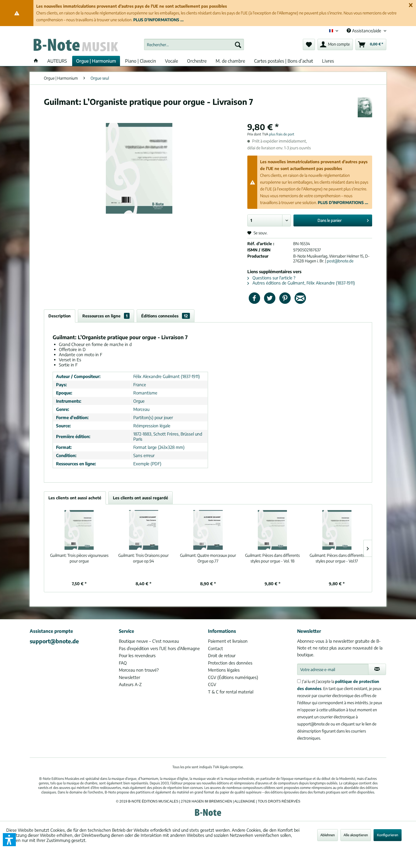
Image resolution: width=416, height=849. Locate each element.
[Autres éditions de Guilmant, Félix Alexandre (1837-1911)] (365, 107)
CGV (212, 684)
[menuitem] (194, 44)
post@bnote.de (340, 260)
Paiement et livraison (228, 641)
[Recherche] (238, 44)
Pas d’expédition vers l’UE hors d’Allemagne (159, 648)
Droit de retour (221, 655)
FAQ (123, 662)
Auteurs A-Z (130, 684)
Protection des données (230, 662)
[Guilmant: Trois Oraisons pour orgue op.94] (143, 530)
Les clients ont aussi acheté (74, 497)
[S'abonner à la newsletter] (377, 669)
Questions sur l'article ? (273, 277)
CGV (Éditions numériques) (233, 677)
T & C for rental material (230, 691)
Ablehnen (327, 835)
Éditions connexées (164, 315)
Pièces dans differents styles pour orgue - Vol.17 (337, 558)
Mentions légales (224, 669)
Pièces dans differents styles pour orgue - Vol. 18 (272, 558)
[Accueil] (36, 61)
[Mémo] (309, 44)
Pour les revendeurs (137, 655)
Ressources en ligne (105, 315)
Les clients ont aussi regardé (140, 497)
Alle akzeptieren (356, 835)
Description (59, 315)
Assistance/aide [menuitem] (366, 30)
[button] (9, 839)
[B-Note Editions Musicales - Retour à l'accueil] (75, 46)
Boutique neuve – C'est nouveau (149, 641)
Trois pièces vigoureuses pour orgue (79, 558)
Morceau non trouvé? (139, 669)
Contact (215, 648)
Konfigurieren (387, 835)
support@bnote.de (54, 641)
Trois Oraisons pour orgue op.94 (143, 558)
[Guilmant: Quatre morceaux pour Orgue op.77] (208, 530)
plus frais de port (281, 134)
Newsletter (129, 677)
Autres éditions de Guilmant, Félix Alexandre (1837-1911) (303, 282)
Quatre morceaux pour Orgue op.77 (208, 558)
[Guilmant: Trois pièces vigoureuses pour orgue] (79, 530)
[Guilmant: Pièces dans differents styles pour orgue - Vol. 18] (272, 530)
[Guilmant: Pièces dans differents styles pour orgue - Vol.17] (336, 530)
